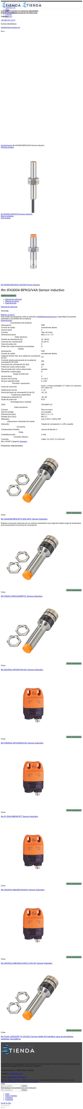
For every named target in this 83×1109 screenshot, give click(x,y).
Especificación (10, 303)
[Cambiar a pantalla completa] (6, 1105)
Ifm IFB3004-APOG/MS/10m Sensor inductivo (22, 743)
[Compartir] (4, 1105)
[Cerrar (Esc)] (2, 1105)
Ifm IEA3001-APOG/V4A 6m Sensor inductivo (22, 670)
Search (24, 1086)
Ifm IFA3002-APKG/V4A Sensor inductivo (16, 214)
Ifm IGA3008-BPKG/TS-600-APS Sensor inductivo (24, 519)
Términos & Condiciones (8, 1082)
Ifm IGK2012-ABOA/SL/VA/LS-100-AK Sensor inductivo (26, 963)
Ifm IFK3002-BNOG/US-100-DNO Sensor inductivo (20, 285)
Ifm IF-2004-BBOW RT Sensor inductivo (19, 816)
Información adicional (13, 299)
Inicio (3, 145)
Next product (6, 218)
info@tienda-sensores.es (46, 317)
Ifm (7, 311)
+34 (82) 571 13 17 (16, 1074)
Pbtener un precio (12, 301)
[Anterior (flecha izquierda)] (2, 1107)
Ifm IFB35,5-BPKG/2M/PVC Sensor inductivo (21, 596)
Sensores (8, 145)
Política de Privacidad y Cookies (27, 1082)
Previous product (7, 147)
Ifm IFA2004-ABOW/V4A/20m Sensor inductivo (22, 890)
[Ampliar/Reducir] (8, 1105)
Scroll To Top (6, 1103)
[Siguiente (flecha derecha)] (4, 1107)
